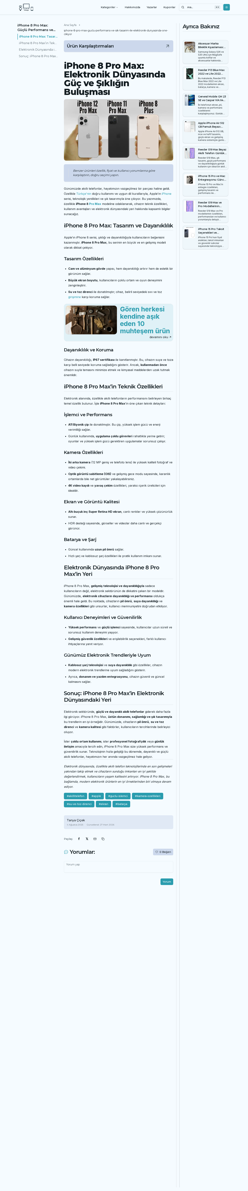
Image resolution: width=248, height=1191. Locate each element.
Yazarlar (152, 7)
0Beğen (165, 852)
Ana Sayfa (70, 25)
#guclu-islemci (118, 796)
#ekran (103, 804)
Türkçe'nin (83, 193)
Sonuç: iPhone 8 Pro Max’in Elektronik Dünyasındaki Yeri (38, 56)
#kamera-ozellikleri (147, 796)
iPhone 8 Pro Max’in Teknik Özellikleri (38, 43)
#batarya (121, 804)
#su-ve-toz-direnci (79, 804)
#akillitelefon (75, 796)
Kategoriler (108, 7)
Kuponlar (169, 7)
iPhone (166, 193)
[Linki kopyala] (103, 839)
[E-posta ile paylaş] (95, 839)
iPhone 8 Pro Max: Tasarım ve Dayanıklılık (38, 36)
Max (98, 204)
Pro (91, 204)
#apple (96, 796)
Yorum (167, 881)
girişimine (74, 297)
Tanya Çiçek (76, 820)
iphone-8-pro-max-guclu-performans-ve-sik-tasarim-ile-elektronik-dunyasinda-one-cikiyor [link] (116, 32)
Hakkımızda (132, 7)
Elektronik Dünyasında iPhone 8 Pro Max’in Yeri (38, 49)
